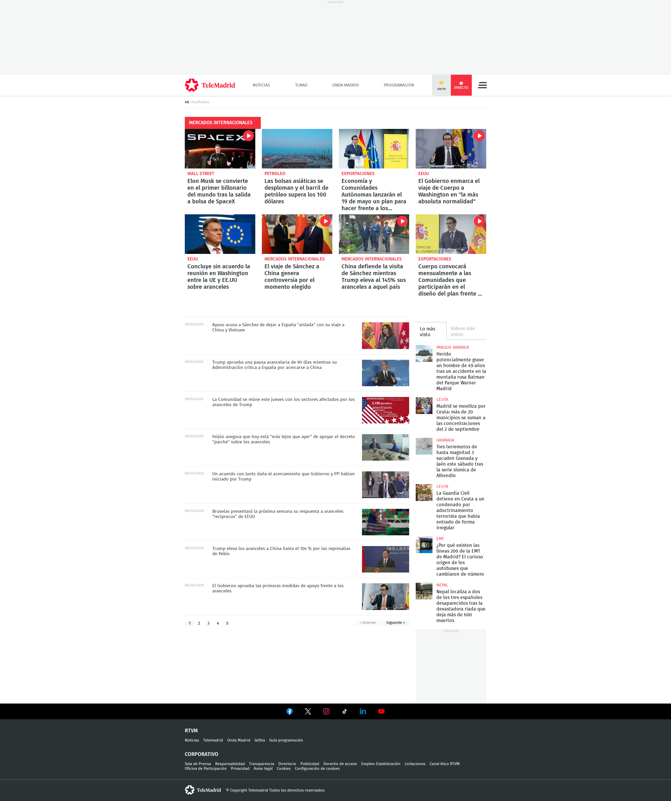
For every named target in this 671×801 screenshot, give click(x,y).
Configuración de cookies (317, 769)
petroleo (274, 173)
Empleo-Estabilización (381, 764)
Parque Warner (452, 347)
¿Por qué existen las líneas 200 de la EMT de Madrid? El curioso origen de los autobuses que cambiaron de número (424, 544)
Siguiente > (395, 623)
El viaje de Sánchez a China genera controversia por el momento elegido (297, 234)
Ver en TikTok (344, 712)
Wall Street (200, 173)
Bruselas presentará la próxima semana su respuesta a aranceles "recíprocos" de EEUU (385, 522)
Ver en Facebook (289, 712)
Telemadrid (213, 740)
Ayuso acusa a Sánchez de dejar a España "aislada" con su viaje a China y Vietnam (385, 335)
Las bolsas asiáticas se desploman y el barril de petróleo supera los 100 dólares (297, 148)
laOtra (260, 740)
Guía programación (286, 740)
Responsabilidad (230, 764)
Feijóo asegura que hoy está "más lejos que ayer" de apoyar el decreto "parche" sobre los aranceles (385, 447)
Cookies (284, 769)
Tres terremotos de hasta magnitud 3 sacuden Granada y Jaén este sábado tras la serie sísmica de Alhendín (424, 446)
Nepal (442, 585)
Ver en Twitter (308, 712)
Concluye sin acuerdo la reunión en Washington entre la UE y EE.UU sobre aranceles (220, 234)
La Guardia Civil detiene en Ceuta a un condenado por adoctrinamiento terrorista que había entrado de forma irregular (424, 492)
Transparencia (261, 764)
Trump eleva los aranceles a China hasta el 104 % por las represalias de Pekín (385, 559)
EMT (440, 539)
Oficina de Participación (206, 769)
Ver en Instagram (326, 711)
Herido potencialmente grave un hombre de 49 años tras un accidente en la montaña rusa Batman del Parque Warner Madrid (424, 353)
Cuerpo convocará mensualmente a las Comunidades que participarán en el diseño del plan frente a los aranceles (451, 234)
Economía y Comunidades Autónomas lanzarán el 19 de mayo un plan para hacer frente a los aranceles (374, 148)
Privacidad (240, 769)
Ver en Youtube (381, 711)
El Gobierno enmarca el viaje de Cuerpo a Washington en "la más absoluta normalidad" (451, 148)
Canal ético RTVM (445, 764)
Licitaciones (415, 764)
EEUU (423, 173)
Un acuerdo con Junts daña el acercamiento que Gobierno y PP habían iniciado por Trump (385, 484)
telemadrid (203, 790)
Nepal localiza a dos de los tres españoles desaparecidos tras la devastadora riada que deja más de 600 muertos (424, 591)
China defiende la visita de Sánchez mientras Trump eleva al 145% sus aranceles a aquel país (374, 234)
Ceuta (442, 399)
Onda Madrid (345, 85)
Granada (445, 440)
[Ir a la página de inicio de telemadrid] (210, 85)
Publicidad (309, 764)
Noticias (261, 85)
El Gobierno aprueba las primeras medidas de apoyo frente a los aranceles (385, 596)
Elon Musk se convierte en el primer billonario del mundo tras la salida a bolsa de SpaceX (220, 148)
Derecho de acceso (340, 764)
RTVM (191, 730)
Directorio (287, 764)
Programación (399, 85)
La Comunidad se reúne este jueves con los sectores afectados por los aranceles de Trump (385, 410)
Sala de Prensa (198, 764)
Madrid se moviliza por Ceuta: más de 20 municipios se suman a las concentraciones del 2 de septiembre (424, 405)
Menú (482, 85)
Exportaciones (358, 173)
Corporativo (201, 754)
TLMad (301, 85)
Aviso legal (263, 769)
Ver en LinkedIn (363, 711)
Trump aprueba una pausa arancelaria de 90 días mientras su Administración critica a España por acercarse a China (385, 373)
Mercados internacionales (294, 259)
